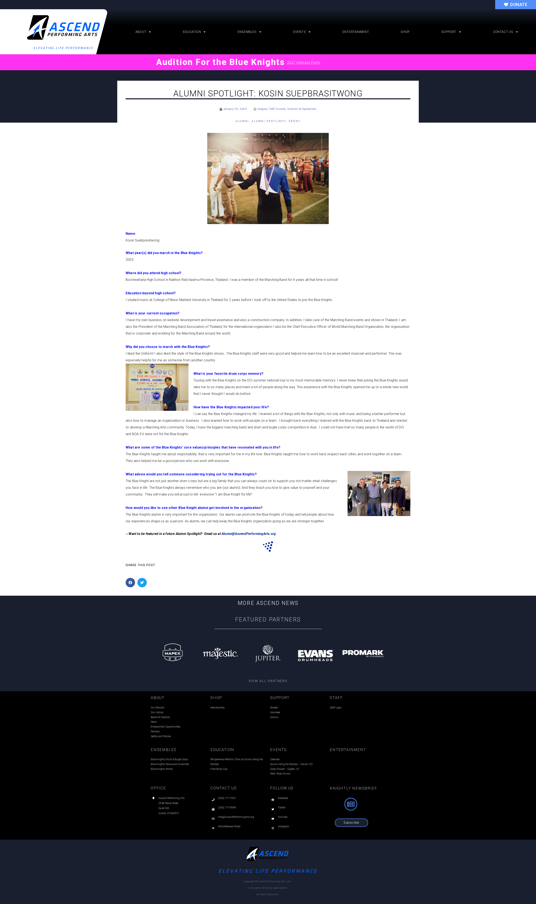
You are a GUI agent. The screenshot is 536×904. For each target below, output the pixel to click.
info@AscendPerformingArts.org (236, 817)
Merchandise (217, 707)
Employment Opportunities (165, 726)
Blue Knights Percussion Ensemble (170, 764)
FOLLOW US (282, 788)
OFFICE (158, 788)
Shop (405, 32)
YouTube (282, 817)
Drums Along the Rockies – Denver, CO (291, 764)
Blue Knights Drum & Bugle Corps (169, 759)
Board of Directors (160, 717)
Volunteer (275, 712)
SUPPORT (280, 697)
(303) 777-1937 (227, 798)
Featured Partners (268, 619)
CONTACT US (223, 788)
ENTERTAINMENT (348, 749)
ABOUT (158, 697)
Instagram (283, 826)
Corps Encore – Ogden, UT (284, 769)
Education (192, 32)
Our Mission (157, 707)
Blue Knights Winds (162, 769)
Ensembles (247, 32)
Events (299, 32)
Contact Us (503, 32)
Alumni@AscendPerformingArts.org (249, 534)
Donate (274, 707)
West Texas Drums (280, 773)
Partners (155, 731)
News (154, 721)
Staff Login (336, 707)
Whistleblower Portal (229, 826)
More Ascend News (268, 603)
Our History (157, 712)
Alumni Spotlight (269, 121)
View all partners (268, 681)
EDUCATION (222, 749)
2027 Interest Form (303, 62)
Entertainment (356, 32)
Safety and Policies (161, 736)
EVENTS (278, 749)
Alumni (242, 121)
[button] (130, 582)
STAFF (336, 697)
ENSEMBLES (164, 749)
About (140, 32)
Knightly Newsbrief (353, 788)
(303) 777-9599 (227, 807)
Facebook (283, 798)
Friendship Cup (218, 769)
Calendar (275, 759)
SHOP (216, 697)
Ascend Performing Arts (171, 798)
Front (295, 121)
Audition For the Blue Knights (220, 62)
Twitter (281, 807)
